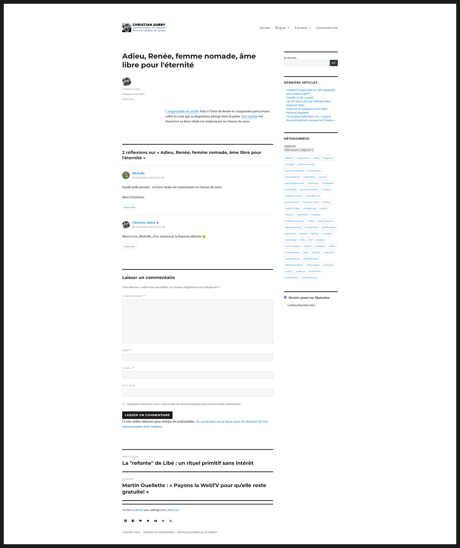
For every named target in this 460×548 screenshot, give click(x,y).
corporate (309, 176)
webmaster (313, 264)
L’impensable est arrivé (182, 111)
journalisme (292, 202)
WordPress (137, 510)
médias (315, 214)
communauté (306, 164)
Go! (334, 63)
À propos (301, 27)
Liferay (326, 202)
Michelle (138, 173)
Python (315, 233)
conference (314, 170)
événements (309, 277)
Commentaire (133, 296)
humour (327, 189)
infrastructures (293, 195)
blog (316, 158)
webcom (329, 252)
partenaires (328, 227)
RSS (302, 239)
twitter (308, 246)
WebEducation (294, 264)
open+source (325, 220)
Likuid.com (172, 510)
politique (290, 233)
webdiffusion (310, 258)
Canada (289, 164)
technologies (292, 246)
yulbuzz (300, 271)
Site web (128, 385)
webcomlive (292, 258)
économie (315, 271)
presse (303, 233)
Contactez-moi (327, 27)
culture (322, 176)
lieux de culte (311, 202)
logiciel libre (292, 208)
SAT (311, 239)
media (323, 208)
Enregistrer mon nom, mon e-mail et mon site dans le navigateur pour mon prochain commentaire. (184, 404)
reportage (291, 239)
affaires (289, 158)
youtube (328, 264)
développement (294, 183)
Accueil (265, 27)
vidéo (332, 246)
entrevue (313, 183)
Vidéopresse (292, 252)
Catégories (290, 146)
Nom (126, 350)
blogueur (328, 158)
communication (294, 170)
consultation (292, 176)
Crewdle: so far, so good (299, 97)
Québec (327, 233)
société (320, 239)
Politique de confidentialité (158, 532)
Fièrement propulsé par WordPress (197, 532)
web (305, 252)
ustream (320, 246)
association (303, 158)
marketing (309, 208)
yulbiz (288, 271)
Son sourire (250, 116)
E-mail (128, 368)
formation (291, 189)
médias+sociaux (294, 220)
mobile (289, 214)
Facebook (328, 183)
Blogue (280, 27)
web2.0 (316, 252)
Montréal (302, 214)
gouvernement (309, 189)
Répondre (129, 207)
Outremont (311, 227)
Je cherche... (291, 57)
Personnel (128, 99)
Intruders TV (313, 195)
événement (292, 277)
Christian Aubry (131, 89)
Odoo (311, 220)
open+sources (293, 227)
